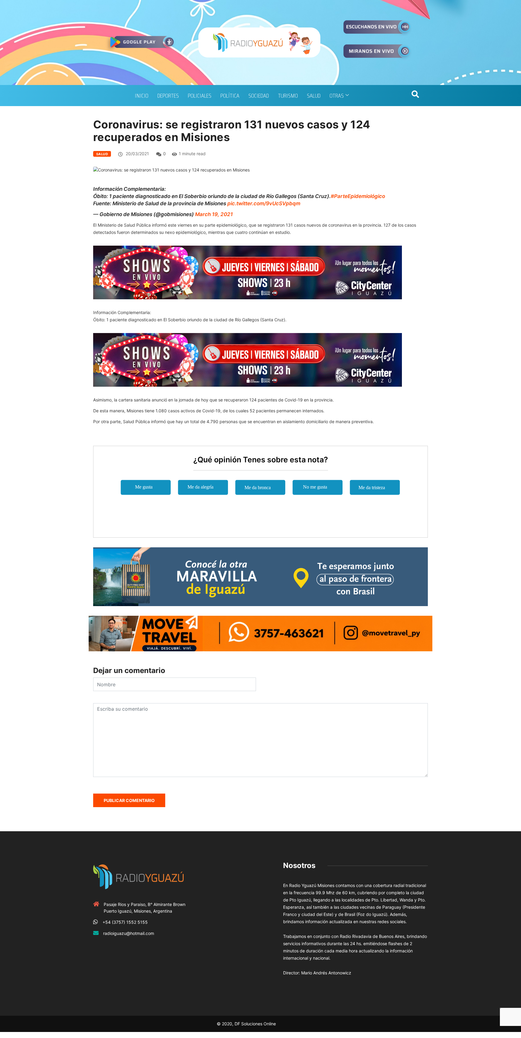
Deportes (168, 95)
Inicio (141, 95)
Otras (337, 95)
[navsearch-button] (415, 96)
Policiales (199, 95)
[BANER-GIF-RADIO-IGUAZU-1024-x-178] (247, 272)
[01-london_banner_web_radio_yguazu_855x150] (260, 576)
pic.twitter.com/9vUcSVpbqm (263, 203)
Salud (313, 95)
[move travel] (260, 633)
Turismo (288, 95)
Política (229, 95)
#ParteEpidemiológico (358, 196)
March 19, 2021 (214, 214)
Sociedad (258, 95)
